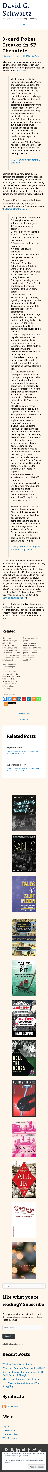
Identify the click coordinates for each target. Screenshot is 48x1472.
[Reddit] (14, 699)
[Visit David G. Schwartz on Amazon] (12, 1450)
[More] (6, 704)
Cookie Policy (8, 1462)
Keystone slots (14, 747)
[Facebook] (5, 699)
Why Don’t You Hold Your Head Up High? (23, 1368)
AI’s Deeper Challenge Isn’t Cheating (21, 1379)
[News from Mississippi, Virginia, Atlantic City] (12, 649)
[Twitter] (10, 699)
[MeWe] (29, 699)
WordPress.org (10, 1438)
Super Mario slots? (16, 764)
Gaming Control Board (16, 209)
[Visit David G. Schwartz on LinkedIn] (18, 1450)
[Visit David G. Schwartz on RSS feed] (6, 1450)
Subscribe (8, 1336)
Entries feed (8, 1430)
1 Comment (6, 56)
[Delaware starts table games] (33, 649)
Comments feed (10, 1434)
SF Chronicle (20, 70)
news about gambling (30, 751)
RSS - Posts (12, 1406)
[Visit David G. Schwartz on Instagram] (39, 1450)
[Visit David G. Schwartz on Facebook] (28, 1450)
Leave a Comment (13, 751)
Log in (5, 1426)
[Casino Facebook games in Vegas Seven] (12, 676)
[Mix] (34, 699)
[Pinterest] (24, 699)
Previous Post (24, 714)
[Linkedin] (19, 699)
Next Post (24, 720)
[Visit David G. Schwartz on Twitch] (34, 1450)
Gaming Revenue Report (14, 597)
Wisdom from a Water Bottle (17, 1364)
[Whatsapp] (38, 699)
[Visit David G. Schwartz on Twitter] (24, 1450)
